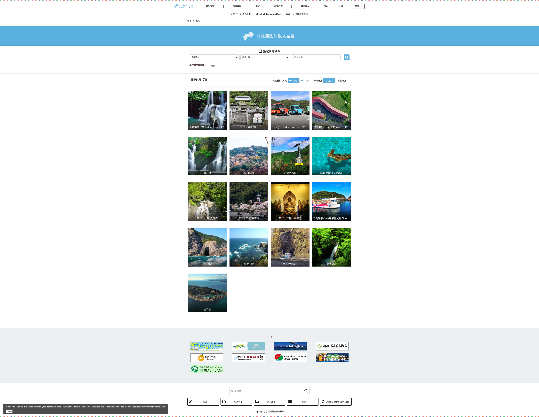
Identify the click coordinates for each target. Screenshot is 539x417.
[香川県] (332, 346)
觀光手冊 (238, 401)
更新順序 (342, 80)
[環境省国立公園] (290, 357)
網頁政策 (271, 401)
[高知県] (248, 357)
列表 (307, 80)
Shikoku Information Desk (337, 401)
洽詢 (304, 401)
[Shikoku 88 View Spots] (206, 369)
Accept (9, 411)
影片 (205, 401)
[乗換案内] (332, 357)
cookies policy (139, 406)
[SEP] (206, 346)
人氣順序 (329, 80)
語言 (357, 6)
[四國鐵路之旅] (248, 346)
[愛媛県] (206, 357)
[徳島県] (290, 346)
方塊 (295, 80)
